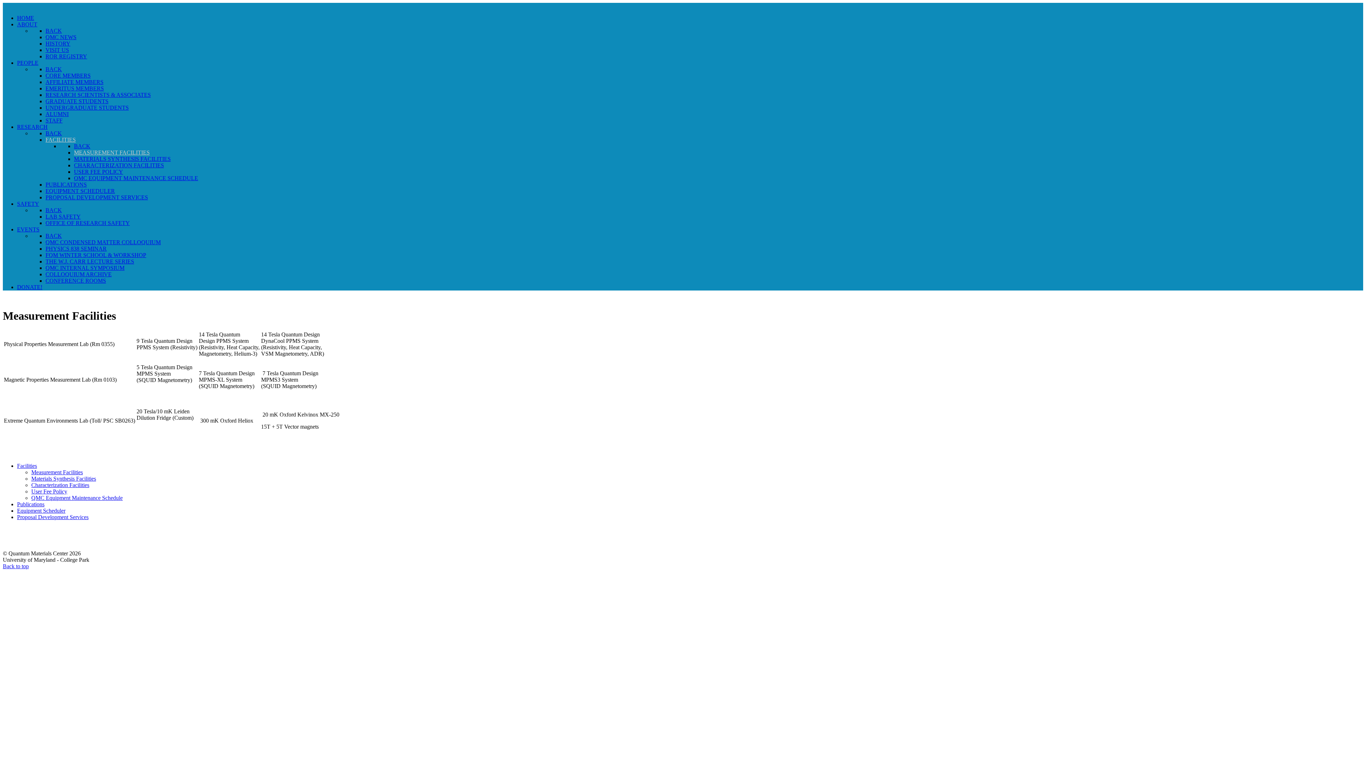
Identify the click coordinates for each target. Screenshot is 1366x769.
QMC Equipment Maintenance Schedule (77, 498)
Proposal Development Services (53, 517)
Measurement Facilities (57, 472)
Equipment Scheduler (41, 511)
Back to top (16, 566)
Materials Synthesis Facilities (63, 479)
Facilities (27, 466)
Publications (30, 504)
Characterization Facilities (60, 485)
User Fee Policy (49, 491)
